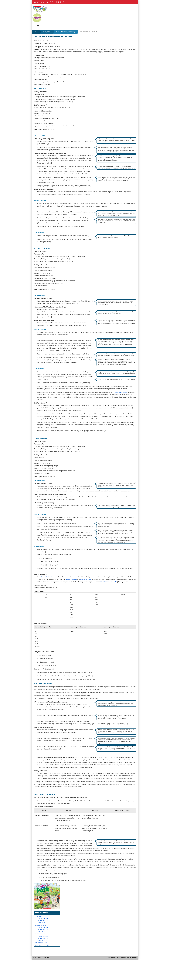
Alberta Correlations (132, 957)
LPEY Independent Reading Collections (116, 957)
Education (58, 2)
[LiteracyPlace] (40, 12)
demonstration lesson (48, 577)
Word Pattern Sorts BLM (108, 582)
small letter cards (85, 579)
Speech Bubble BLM (120, 392)
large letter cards (71, 579)
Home (35, 32)
